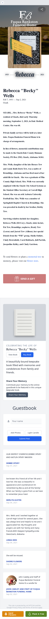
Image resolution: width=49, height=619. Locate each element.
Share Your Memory (17, 395)
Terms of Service (32, 607)
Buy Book (27, 354)
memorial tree (34, 256)
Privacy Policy (17, 607)
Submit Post (24, 438)
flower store (32, 260)
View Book (12, 354)
